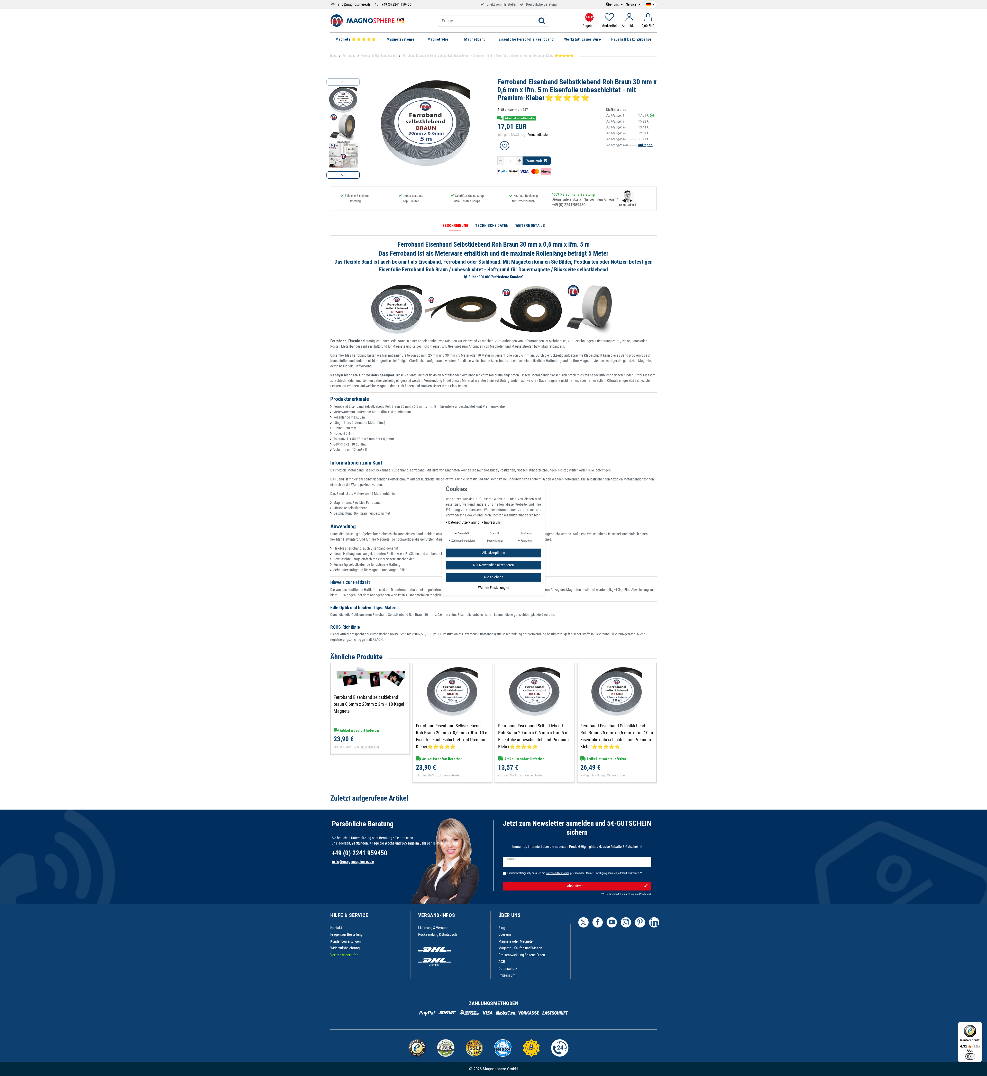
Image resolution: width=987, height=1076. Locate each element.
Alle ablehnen (493, 577)
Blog (501, 927)
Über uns (612, 4)
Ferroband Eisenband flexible (379, 56)
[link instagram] (626, 922)
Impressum (506, 975)
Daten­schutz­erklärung (464, 522)
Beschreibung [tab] (455, 225)
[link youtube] (612, 922)
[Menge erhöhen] (519, 161)
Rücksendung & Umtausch (437, 934)
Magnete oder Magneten (516, 941)
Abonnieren (575, 886)
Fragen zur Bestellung (346, 934)
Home (333, 56)
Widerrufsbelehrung (345, 948)
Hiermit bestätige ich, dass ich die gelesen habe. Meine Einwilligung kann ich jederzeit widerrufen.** (574, 873)
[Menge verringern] (501, 161)
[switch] (970, 1056)
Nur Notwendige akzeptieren (493, 565)
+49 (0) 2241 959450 (396, 4)
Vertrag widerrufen (344, 955)
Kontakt (336, 927)
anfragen (645, 145)
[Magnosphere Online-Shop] (368, 20)
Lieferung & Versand (433, 927)
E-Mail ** (512, 859)
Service (631, 4)
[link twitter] (583, 922)
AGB (501, 961)
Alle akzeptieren (493, 553)
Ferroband (349, 56)
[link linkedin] (654, 922)
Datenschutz (507, 968)
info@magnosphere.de (354, 4)
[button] (343, 175)
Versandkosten (539, 135)
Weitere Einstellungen (493, 588)
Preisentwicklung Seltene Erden (521, 955)
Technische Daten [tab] (491, 225)
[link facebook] (597, 922)
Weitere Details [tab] (530, 225)
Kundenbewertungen (345, 941)
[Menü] (979, 1025)
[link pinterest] (640, 922)
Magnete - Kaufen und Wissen (520, 948)
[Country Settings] (650, 4)
